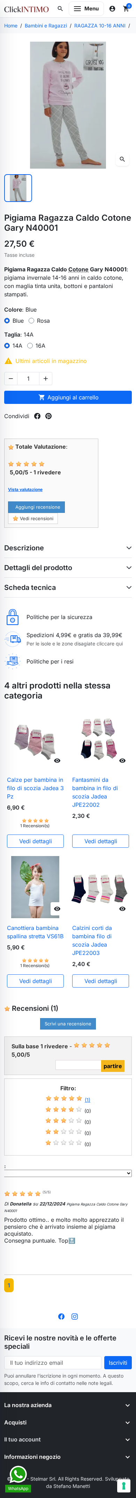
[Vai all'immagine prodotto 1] (18, 188)
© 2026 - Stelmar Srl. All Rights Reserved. (56, 1479)
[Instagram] (75, 1316)
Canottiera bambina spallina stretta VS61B (35, 932)
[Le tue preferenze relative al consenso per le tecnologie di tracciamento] (123, 1485)
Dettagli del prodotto (38, 568)
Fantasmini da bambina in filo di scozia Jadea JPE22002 (95, 792)
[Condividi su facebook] (37, 416)
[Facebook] (61, 1316)
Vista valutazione (25, 489)
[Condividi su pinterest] (48, 416)
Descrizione (24, 548)
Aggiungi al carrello (68, 397)
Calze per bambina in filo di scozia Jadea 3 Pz (35, 788)
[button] (60, 8)
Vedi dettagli (35, 841)
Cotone (78, 269)
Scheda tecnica (30, 587)
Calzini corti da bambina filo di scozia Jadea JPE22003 (92, 940)
